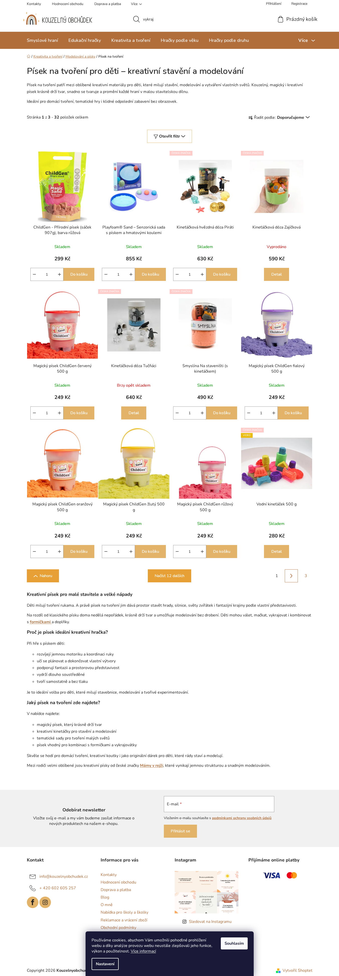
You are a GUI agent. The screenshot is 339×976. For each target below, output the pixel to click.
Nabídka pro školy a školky (124, 912)
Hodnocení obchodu (67, 4)
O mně (107, 905)
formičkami (41, 622)
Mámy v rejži (151, 765)
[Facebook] (32, 902)
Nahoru (46, 576)
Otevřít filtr (169, 136)
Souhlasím (234, 943)
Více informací (143, 951)
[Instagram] (45, 902)
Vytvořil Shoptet (297, 970)
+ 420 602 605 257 (57, 888)
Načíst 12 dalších (169, 576)
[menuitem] (42, 40)
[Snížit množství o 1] (34, 274)
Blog (105, 897)
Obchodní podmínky (118, 927)
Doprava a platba (107, 4)
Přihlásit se (180, 831)
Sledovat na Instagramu (210, 921)
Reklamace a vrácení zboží (124, 920)
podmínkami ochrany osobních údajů (242, 818)
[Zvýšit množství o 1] (59, 274)
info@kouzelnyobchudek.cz (63, 876)
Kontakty (34, 4)
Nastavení (105, 964)
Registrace (299, 3)
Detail (276, 274)
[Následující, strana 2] (291, 575)
